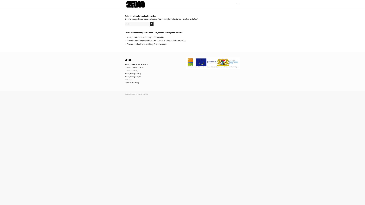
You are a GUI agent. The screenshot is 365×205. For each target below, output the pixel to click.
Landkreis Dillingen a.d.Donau (134, 68)
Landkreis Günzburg (131, 71)
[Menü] (237, 4)
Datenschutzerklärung (132, 83)
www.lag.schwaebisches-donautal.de (136, 65)
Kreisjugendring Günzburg (133, 74)
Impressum (129, 80)
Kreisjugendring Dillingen (133, 77)
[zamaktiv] (136, 4)
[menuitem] (237, 4)
